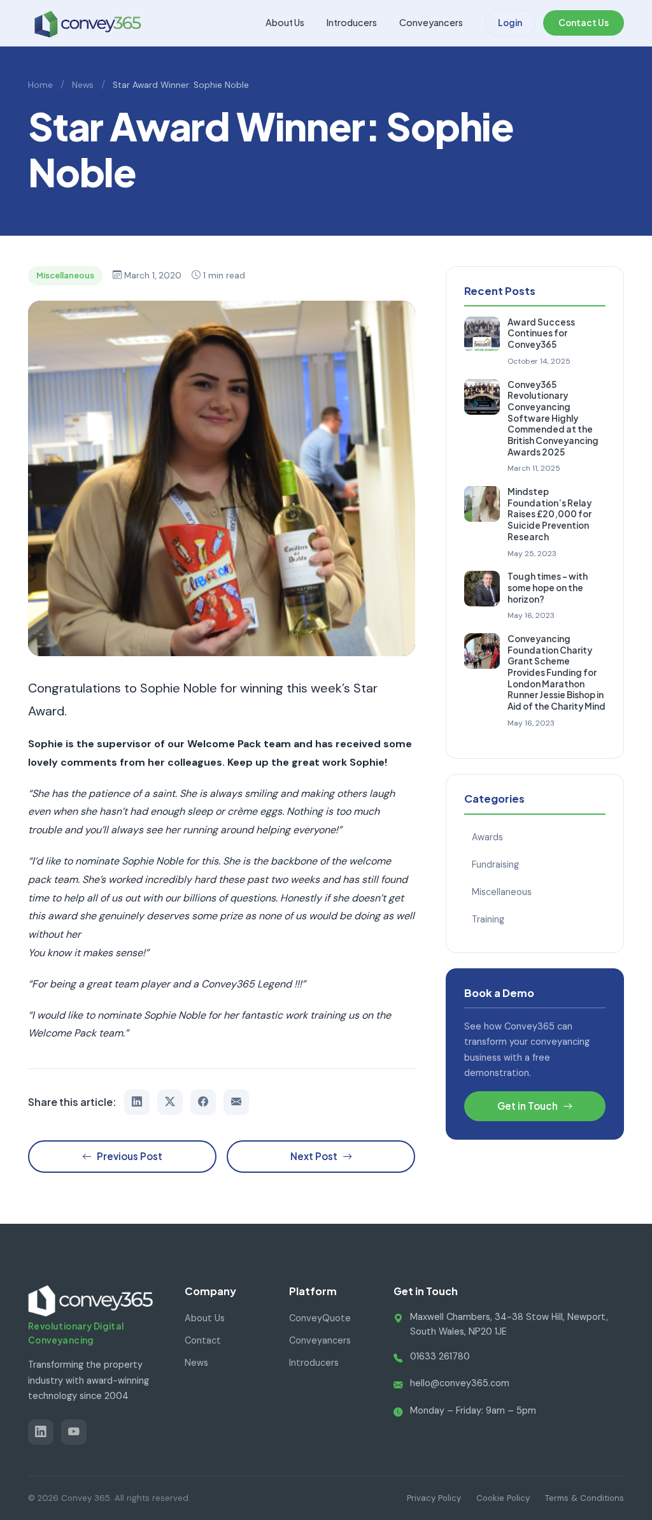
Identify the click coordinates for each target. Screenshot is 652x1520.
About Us (285, 22)
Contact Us (583, 22)
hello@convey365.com (459, 1383)
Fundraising (495, 864)
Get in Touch (527, 1106)
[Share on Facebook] (203, 1102)
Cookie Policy (503, 1498)
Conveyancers (431, 22)
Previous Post (129, 1156)
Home (40, 85)
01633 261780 (440, 1356)
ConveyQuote (320, 1318)
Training (488, 919)
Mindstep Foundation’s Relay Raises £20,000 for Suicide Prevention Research (549, 514)
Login (510, 22)
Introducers (352, 22)
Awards (487, 837)
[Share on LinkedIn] (137, 1102)
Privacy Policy (434, 1498)
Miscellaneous (502, 892)
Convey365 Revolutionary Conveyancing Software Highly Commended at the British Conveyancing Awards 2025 (553, 418)
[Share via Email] (236, 1102)
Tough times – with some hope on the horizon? (547, 587)
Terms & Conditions (584, 1498)
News (83, 85)
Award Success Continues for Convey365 (541, 333)
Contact (203, 1340)
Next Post (313, 1156)
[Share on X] (170, 1102)
